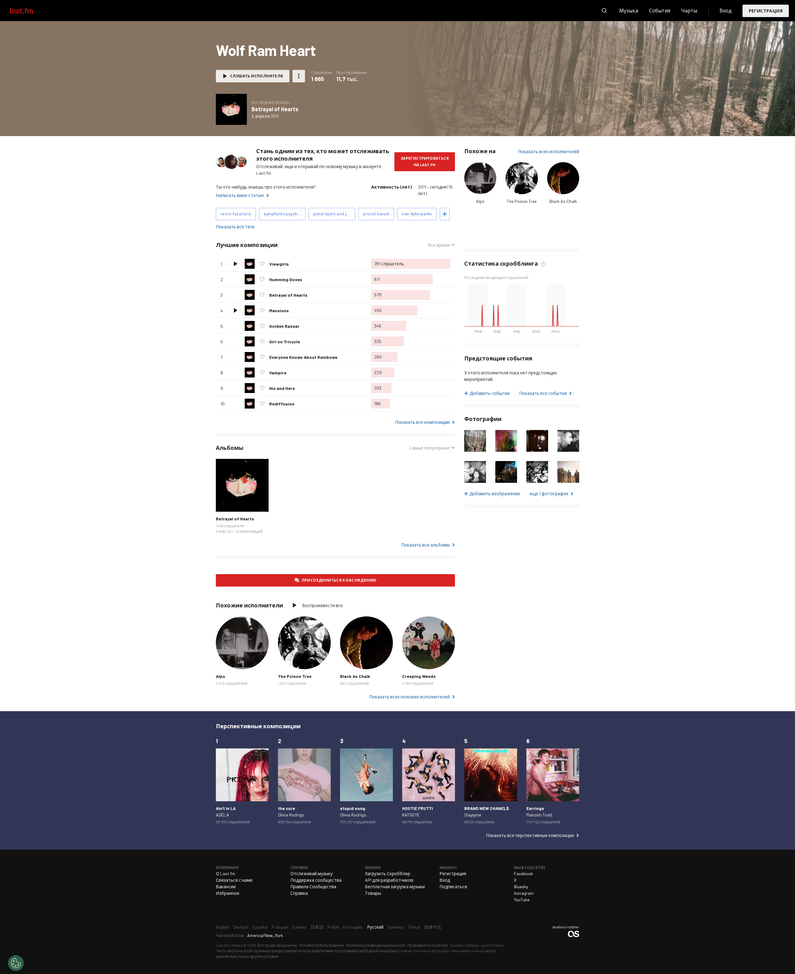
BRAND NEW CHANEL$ (486, 808)
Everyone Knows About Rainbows (303, 357)
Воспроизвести (235, 264)
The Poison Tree (522, 201)
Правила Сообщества (313, 886)
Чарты (689, 10)
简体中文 (433, 927)
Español (260, 927)
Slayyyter (473, 814)
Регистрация (766, 10)
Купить (225, 502)
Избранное (227, 893)
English (222, 927)
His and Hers (282, 388)
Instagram (524, 893)
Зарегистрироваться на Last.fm (425, 161)
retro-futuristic (235, 213)
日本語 (317, 927)
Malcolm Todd (539, 814)
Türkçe (414, 927)
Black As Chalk (563, 201)
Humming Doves (285, 279)
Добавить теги (445, 214)
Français (280, 927)
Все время (441, 245)
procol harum (376, 213)
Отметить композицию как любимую (262, 264)
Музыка (628, 10)
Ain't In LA (226, 808)
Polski (333, 927)
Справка (299, 893)
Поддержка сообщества (316, 880)
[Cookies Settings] (16, 963)
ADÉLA (222, 814)
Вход (726, 10)
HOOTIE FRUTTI (417, 808)
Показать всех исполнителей (548, 151)
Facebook (523, 873)
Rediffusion (281, 403)
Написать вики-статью (240, 195)
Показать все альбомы (425, 544)
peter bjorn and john (333, 213)
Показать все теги (235, 226)
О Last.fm (225, 873)
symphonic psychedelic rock (285, 213)
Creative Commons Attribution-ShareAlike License (441, 951)
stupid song (352, 808)
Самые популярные (429, 448)
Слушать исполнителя (256, 76)
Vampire (277, 372)
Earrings (535, 808)
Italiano (299, 927)
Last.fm (28, 10)
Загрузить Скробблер (387, 873)
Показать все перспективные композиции (530, 835)
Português (353, 927)
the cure (286, 808)
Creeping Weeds (419, 676)
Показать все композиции (422, 422)
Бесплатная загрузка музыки (395, 886)
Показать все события (543, 393)
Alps (480, 201)
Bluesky (521, 886)
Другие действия (299, 76)
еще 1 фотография (548, 493)
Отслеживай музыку (311, 873)
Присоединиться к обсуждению (339, 580)
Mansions (279, 310)
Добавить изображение (495, 493)
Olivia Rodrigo (291, 814)
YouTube (521, 899)
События (659, 10)
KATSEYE (411, 814)
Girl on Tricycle (284, 341)
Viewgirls (279, 264)
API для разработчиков (389, 880)
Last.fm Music (493, 945)
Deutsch (240, 927)
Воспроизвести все (317, 245)
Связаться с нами (234, 880)
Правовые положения (427, 945)
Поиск (604, 10)
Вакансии (226, 886)
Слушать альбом (231, 109)
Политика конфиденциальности (375, 945)
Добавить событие (490, 393)
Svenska (396, 927)
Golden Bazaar (284, 326)
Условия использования (321, 945)
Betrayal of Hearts (275, 109)
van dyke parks (417, 213)
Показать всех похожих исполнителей (409, 696)
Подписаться (453, 886)
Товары (373, 893)
